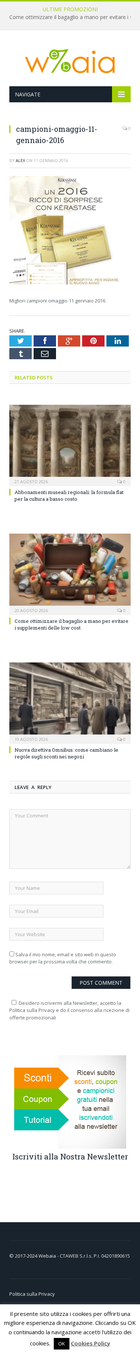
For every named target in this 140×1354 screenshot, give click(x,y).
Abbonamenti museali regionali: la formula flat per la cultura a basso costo (69, 495)
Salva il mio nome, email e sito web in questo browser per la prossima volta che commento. (62, 958)
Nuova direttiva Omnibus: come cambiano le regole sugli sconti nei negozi (66, 753)
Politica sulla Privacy (32, 1294)
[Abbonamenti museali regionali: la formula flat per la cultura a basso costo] (70, 444)
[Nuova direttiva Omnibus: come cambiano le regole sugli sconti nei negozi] (70, 702)
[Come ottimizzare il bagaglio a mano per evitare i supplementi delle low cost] (70, 573)
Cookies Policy (90, 1343)
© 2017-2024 (23, 1255)
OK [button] (61, 1343)
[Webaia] (70, 60)
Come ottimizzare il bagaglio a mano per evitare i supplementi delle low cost (71, 624)
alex (20, 160)
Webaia (47, 1255)
